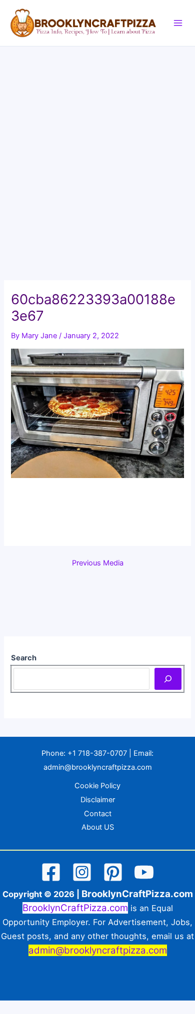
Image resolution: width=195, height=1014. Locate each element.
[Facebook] (51, 872)
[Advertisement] (97, 148)
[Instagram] (82, 872)
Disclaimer (97, 799)
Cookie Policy (97, 785)
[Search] (167, 679)
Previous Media (98, 563)
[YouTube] (144, 872)
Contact (98, 813)
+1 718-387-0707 (97, 753)
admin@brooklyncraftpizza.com (98, 767)
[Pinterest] (113, 872)
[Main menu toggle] (178, 22)
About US (98, 827)
